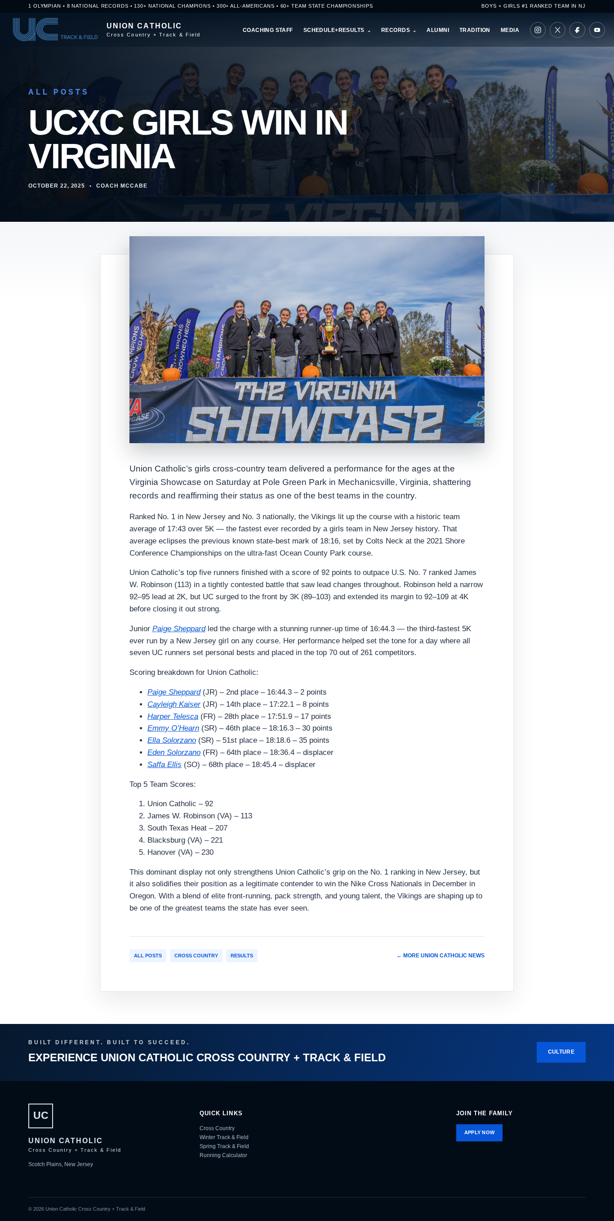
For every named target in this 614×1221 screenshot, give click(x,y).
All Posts (148, 955)
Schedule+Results (334, 30)
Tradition (474, 30)
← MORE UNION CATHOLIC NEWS (440, 955)
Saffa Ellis (164, 764)
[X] (557, 30)
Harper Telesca (172, 716)
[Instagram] (538, 30)
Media (510, 30)
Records (395, 30)
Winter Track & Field (224, 1137)
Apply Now (479, 1132)
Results (242, 955)
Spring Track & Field (224, 1146)
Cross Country (196, 955)
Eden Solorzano (173, 752)
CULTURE (561, 1052)
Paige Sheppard (178, 628)
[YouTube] (597, 30)
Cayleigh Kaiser (173, 704)
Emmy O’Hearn (173, 728)
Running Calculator (223, 1155)
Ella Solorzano (171, 740)
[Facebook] (577, 30)
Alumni (438, 30)
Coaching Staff (268, 30)
